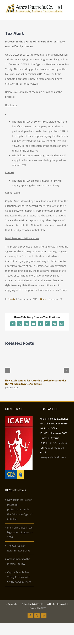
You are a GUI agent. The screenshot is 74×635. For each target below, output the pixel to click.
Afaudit (11, 299)
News (43, 299)
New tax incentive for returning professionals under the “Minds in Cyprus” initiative (19, 509)
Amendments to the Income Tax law (18, 561)
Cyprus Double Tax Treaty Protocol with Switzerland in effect (19, 577)
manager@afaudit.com (53, 457)
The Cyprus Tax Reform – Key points (18, 548)
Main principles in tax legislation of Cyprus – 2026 (20, 532)
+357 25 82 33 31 (54, 447)
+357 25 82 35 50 (57, 442)
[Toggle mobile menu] (67, 15)
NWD (43, 608)
